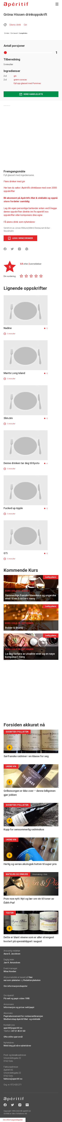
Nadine (8, 328)
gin (15, 76)
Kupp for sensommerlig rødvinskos (24, 829)
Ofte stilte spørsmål (13, 1037)
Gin (25, 24)
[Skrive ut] (27, 249)
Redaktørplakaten (32, 980)
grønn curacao (20, 80)
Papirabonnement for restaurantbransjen (23, 1016)
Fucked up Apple (13, 508)
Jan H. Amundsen (12, 962)
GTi (6, 553)
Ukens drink (15, 24)
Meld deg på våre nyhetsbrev (17, 1045)
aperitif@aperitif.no (13, 1028)
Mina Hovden (10, 971)
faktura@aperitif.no (13, 1079)
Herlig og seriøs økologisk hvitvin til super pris (30, 864)
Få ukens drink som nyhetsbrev (20, 222)
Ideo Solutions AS (19, 1114)
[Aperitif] (16, 4)
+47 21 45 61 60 (18, 1031)
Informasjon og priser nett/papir (19, 1007)
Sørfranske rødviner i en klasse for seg (26, 756)
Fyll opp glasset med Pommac (27, 83)
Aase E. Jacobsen (12, 954)
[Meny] (57, 4)
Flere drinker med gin (14, 181)
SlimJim (8, 418)
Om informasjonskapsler (16, 986)
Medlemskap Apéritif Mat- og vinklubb (22, 1019)
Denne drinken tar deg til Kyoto (22, 463)
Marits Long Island (14, 373)
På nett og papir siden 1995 (17, 998)
